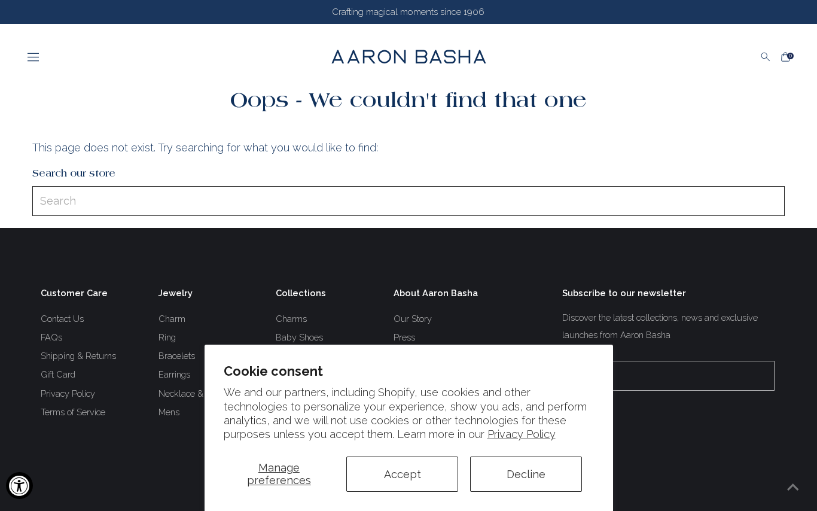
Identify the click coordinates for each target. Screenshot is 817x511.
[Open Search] (765, 56)
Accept (402, 474)
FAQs (51, 337)
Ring (167, 337)
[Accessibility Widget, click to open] (19, 485)
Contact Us (62, 319)
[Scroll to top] (793, 487)
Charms (291, 319)
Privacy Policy (521, 434)
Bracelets (176, 356)
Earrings (174, 374)
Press (404, 337)
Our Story (413, 319)
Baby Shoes (299, 337)
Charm (171, 319)
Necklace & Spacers (197, 393)
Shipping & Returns (78, 356)
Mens (168, 412)
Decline (526, 474)
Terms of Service (73, 412)
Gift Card (58, 374)
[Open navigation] (168, 57)
